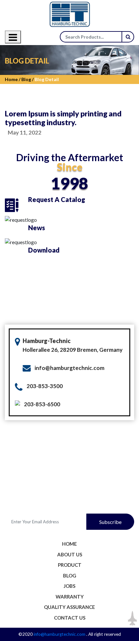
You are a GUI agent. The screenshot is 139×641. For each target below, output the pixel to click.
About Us (69, 554)
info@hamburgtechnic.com (69, 367)
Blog (69, 575)
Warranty (70, 596)
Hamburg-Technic (46, 340)
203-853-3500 (45, 386)
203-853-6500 (42, 404)
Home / (12, 79)
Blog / (27, 79)
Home (69, 544)
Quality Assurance (69, 607)
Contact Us (69, 618)
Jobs (69, 586)
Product (69, 565)
